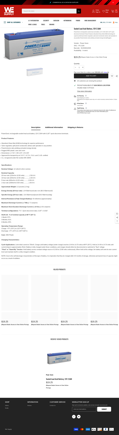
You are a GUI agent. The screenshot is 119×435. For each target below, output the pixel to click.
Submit (104, 409)
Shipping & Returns (75, 127)
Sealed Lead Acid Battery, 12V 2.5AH (59, 379)
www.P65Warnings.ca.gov (83, 113)
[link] (112, 76)
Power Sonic (84, 43)
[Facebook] (74, 416)
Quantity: (77, 63)
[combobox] (49, 11)
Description (35, 127)
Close (113, 2)
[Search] (51, 11)
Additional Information (54, 127)
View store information (84, 91)
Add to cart (91, 76)
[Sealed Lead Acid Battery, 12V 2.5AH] (59, 357)
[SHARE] (116, 76)
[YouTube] (79, 416)
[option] (34, 44)
